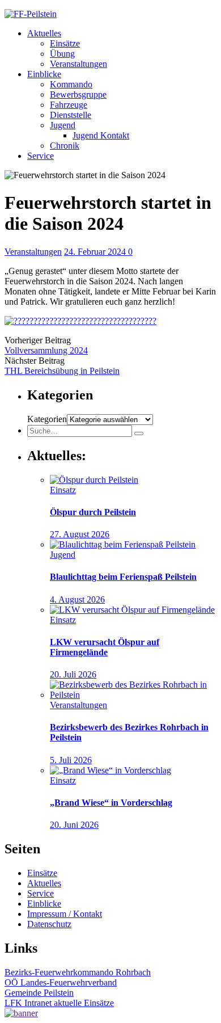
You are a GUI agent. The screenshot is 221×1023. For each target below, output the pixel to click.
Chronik (64, 145)
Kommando (71, 84)
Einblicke (44, 74)
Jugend (62, 125)
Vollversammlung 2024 (46, 350)
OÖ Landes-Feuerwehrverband (61, 982)
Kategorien (47, 419)
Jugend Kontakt (101, 135)
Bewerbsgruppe (78, 94)
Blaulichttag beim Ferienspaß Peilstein (123, 577)
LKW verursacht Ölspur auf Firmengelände (104, 647)
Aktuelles (44, 33)
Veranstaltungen (78, 64)
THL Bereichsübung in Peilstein (62, 371)
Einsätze (65, 43)
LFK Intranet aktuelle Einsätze (59, 1003)
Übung (62, 53)
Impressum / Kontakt (64, 914)
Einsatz (63, 490)
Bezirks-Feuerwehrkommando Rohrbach (78, 972)
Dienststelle (70, 115)
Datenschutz (49, 924)
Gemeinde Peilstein (39, 992)
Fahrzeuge (68, 105)
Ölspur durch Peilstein (93, 512)
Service (40, 156)
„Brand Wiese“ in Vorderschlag (111, 802)
